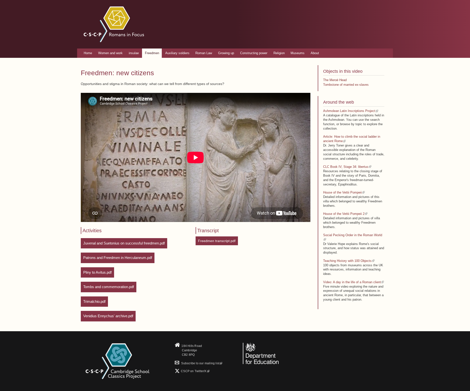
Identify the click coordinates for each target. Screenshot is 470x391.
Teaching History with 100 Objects (347, 261)
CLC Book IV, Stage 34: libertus (345, 167)
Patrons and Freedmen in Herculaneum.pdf (117, 258)
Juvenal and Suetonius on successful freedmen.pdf (124, 243)
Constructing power (253, 53)
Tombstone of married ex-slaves (346, 84)
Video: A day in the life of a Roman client (352, 282)
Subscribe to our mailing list (197, 363)
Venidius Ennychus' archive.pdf (108, 316)
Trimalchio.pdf (94, 301)
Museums (298, 53)
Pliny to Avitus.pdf (97, 272)
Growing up (226, 53)
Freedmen (152, 53)
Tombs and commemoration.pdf (108, 287)
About (315, 53)
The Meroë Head (335, 80)
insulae (134, 53)
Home (88, 53)
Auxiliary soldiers (177, 53)
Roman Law (203, 53)
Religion (279, 53)
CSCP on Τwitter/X (193, 371)
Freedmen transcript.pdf (216, 241)
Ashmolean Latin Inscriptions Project (349, 111)
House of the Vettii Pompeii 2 (343, 214)
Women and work (110, 53)
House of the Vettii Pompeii (342, 192)
